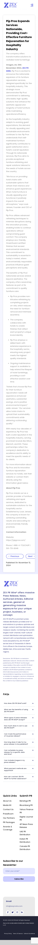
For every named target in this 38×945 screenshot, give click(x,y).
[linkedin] (22, 912)
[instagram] (17, 912)
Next (30, 556)
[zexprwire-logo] (10, 2)
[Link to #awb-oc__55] (32, 5)
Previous (15, 556)
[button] (19, 703)
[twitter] (12, 912)
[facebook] (8, 912)
